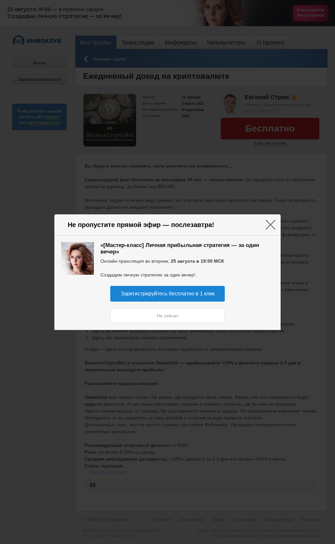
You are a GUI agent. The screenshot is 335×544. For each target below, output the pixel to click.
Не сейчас (168, 315)
